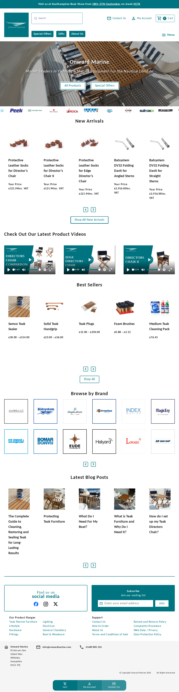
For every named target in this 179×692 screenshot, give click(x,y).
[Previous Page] (85, 209)
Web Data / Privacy (146, 630)
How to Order (100, 626)
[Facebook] (36, 604)
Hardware (15, 630)
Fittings (13, 634)
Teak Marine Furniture (23, 622)
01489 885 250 (94, 647)
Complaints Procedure (147, 626)
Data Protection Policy (147, 634)
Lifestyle (14, 626)
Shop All (89, 379)
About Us (97, 630)
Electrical (49, 626)
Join (162, 603)
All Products (73, 85)
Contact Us (98, 622)
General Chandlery (54, 630)
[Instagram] (46, 604)
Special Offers (104, 85)
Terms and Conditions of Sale (110, 634)
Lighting (48, 622)
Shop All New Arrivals (89, 220)
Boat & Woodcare (54, 634)
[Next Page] (93, 209)
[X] (55, 604)
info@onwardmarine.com (56, 647)
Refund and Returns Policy (150, 622)
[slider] (13, 269)
